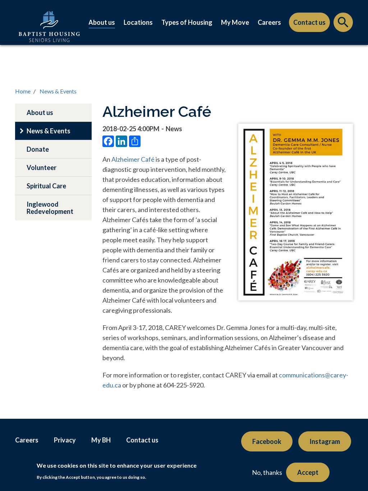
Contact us (309, 22)
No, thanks (267, 472)
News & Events (58, 91)
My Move (235, 22)
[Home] (49, 33)
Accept (307, 472)
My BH (101, 440)
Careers (269, 22)
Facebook (266, 441)
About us (101, 22)
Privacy (65, 440)
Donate (38, 149)
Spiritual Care (46, 186)
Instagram (324, 441)
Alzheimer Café (133, 159)
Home (23, 91)
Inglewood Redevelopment (50, 207)
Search (343, 24)
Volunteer (41, 167)
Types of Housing (186, 22)
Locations (138, 22)
